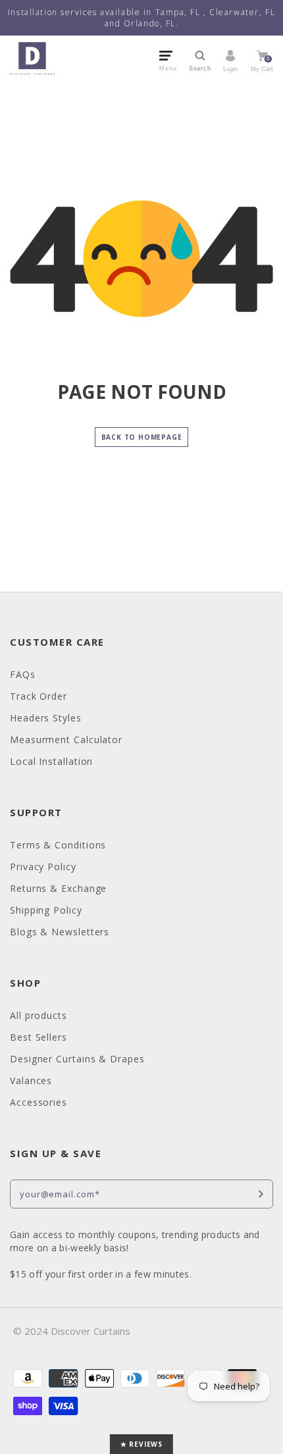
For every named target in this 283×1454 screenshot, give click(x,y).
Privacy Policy (43, 866)
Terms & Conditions (58, 845)
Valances (31, 1080)
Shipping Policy (46, 910)
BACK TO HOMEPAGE (141, 437)
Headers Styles (46, 718)
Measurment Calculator (66, 739)
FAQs (23, 674)
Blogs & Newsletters (59, 931)
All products (38, 1015)
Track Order (38, 696)
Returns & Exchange (58, 888)
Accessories (38, 1102)
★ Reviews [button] (141, 1444)
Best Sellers (38, 1037)
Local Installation (51, 761)
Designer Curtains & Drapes (77, 1058)
